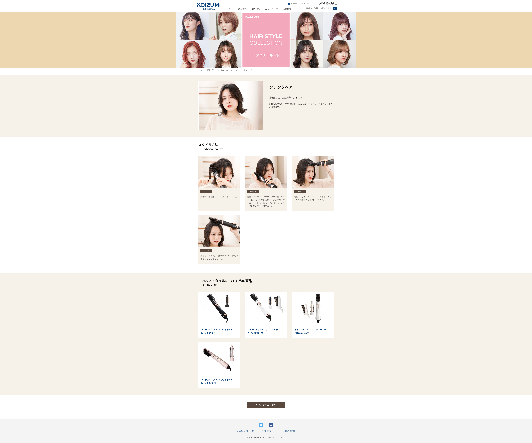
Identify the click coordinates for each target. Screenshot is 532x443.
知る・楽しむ (271, 9)
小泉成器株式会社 (328, 3)
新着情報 (242, 9)
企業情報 (294, 3)
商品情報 (256, 9)
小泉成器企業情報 (288, 431)
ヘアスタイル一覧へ (266, 405)
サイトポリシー (267, 431)
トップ (230, 9)
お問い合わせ (307, 3)
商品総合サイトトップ (245, 431)
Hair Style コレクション (230, 70)
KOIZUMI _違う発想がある (209, 6)
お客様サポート (290, 9)
